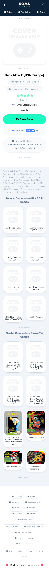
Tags (42, 12)
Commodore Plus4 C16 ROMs (23, 82)
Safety (20, 551)
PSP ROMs (33, 496)
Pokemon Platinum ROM (25, 532)
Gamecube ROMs (34, 502)
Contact (24, 557)
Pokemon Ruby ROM (25, 544)
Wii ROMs (17, 508)
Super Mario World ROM (35, 526)
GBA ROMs (15, 502)
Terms (40, 551)
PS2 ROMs (18, 513)
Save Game (26, 119)
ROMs (9, 12)
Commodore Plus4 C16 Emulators (23, 89)
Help (10, 551)
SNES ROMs (33, 508)
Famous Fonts (13, 526)
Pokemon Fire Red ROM (25, 538)
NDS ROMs (18, 496)
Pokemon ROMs (26, 519)
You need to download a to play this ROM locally (24, 144)
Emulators (25, 12)
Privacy (30, 551)
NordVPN (24, 130)
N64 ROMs (33, 513)
